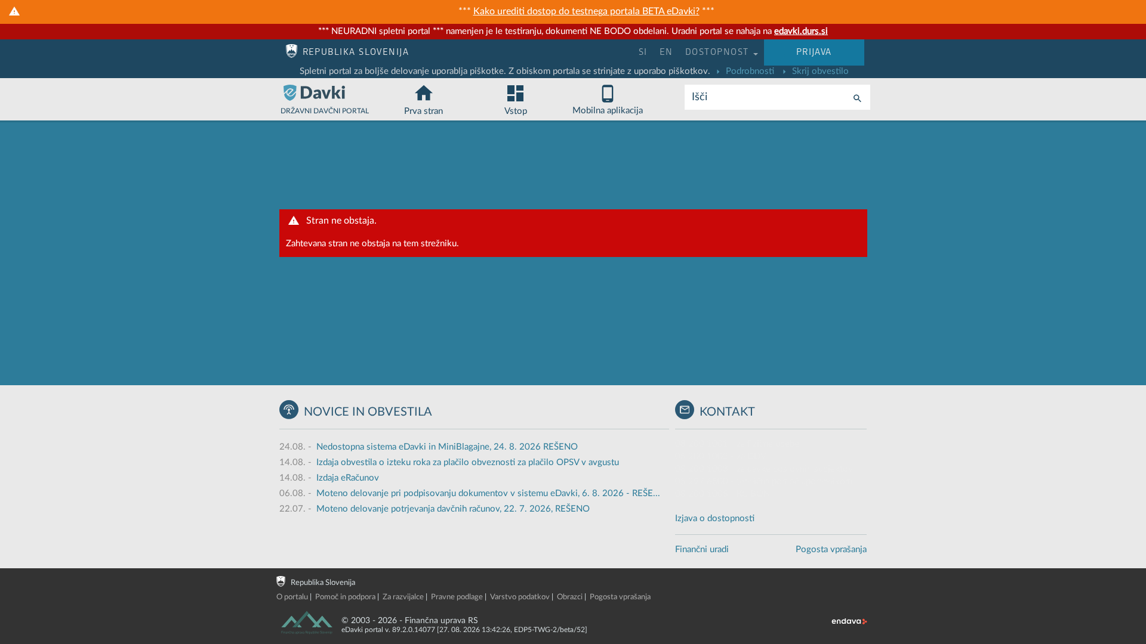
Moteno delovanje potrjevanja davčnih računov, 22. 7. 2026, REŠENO (453, 508)
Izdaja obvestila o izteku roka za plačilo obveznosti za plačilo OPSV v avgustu (467, 462)
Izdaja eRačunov (347, 477)
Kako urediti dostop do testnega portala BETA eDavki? (586, 11)
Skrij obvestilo (819, 71)
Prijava (814, 52)
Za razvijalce (403, 597)
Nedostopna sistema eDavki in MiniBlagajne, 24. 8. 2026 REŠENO (447, 446)
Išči (699, 97)
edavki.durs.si (801, 31)
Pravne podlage (457, 597)
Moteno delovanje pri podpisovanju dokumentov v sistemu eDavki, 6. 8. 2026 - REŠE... (488, 493)
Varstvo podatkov (520, 597)
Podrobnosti (748, 71)
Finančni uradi (702, 549)
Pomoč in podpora (345, 597)
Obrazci (570, 597)
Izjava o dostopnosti (714, 518)
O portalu (292, 597)
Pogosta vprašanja (831, 549)
